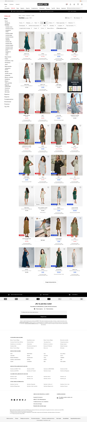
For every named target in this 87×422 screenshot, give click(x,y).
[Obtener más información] (26, 60)
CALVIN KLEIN (30, 357)
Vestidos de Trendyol (31, 370)
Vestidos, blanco (47, 376)
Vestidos (28, 15)
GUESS (11, 361)
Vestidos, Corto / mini (64, 384)
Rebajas (28, 22)
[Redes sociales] (12, 400)
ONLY (11, 353)
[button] (68, 18)
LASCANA (12, 355)
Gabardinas (29, 344)
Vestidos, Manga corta (48, 386)
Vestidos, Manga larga (15, 386)
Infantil (17, 4)
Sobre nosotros (10, 418)
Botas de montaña (64, 340)
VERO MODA (29, 353)
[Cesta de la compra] (82, 4)
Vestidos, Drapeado (31, 384)
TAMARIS (62, 357)
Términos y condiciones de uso (48, 418)
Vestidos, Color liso (14, 384)
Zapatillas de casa (31, 340)
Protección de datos (35, 418)
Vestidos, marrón (47, 378)
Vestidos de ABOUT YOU (15, 368)
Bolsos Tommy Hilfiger (14, 340)
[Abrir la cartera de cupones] (66, 4)
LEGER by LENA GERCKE (15, 359)
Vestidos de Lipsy (47, 370)
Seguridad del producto (75, 418)
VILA (45, 353)
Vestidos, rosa (30, 378)
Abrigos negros (63, 344)
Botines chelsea (30, 347)
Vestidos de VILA (63, 368)
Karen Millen (62, 353)
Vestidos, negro (13, 376)
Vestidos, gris (63, 378)
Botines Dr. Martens (48, 346)
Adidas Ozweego (63, 346)
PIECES (28, 355)
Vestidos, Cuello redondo (32, 386)
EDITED (28, 359)
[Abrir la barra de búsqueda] (67, 8)
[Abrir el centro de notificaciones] (74, 4)
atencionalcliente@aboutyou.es (31, 323)
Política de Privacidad (24, 322)
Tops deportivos (47, 342)
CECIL (45, 357)
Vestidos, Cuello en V (48, 384)
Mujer (5, 4)
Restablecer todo (62, 28)
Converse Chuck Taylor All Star (16, 342)
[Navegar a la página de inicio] (18, 394)
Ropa (24, 15)
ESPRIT (45, 359)
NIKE (45, 361)
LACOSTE (46, 355)
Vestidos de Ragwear (64, 370)
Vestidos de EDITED (14, 370)
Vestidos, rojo (63, 376)
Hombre (11, 4)
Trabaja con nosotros (24, 418)
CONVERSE (29, 361)
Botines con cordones (48, 344)
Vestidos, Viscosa (63, 386)
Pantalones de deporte (32, 346)
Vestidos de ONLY (30, 368)
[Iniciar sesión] (70, 4)
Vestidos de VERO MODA (49, 368)
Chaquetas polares (64, 342)
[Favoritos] (78, 4)
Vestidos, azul (30, 376)
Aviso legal (58, 418)
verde (33, 15)
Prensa (16, 418)
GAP (61, 359)
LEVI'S (61, 355)
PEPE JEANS (63, 361)
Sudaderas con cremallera (15, 344)
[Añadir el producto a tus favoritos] (32, 33)
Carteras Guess (30, 342)
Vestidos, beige (13, 378)
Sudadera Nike (13, 346)
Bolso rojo (46, 347)
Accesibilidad (65, 418)
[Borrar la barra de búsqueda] (81, 8)
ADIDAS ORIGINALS (14, 357)
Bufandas (62, 347)
